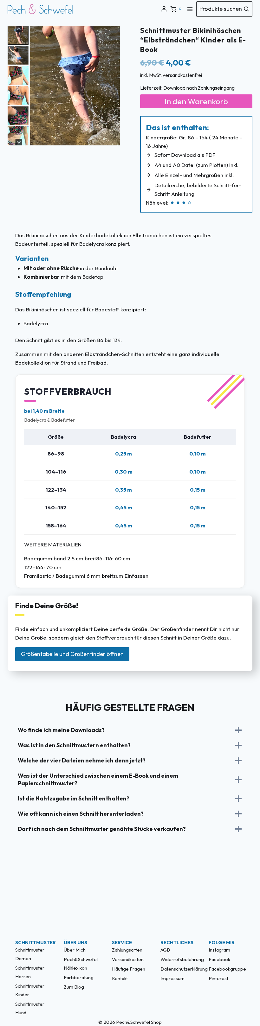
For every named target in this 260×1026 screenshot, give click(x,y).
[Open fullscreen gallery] (113, 139)
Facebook (219, 959)
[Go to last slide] (35, 91)
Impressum (172, 978)
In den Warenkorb (196, 101)
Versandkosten (128, 959)
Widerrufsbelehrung (178, 959)
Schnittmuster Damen (29, 954)
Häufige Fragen (128, 969)
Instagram (219, 950)
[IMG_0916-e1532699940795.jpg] (75, 85)
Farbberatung (79, 977)
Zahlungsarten (127, 950)
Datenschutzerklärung (178, 969)
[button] (18, 35)
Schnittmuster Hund (29, 1008)
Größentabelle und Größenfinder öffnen (72, 654)
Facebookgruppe (227, 969)
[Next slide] (114, 91)
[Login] (164, 9)
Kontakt (120, 978)
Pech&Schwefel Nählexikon (81, 963)
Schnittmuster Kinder (29, 990)
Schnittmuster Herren (29, 972)
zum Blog (74, 987)
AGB (165, 950)
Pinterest (218, 978)
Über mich (75, 950)
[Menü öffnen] (190, 9)
